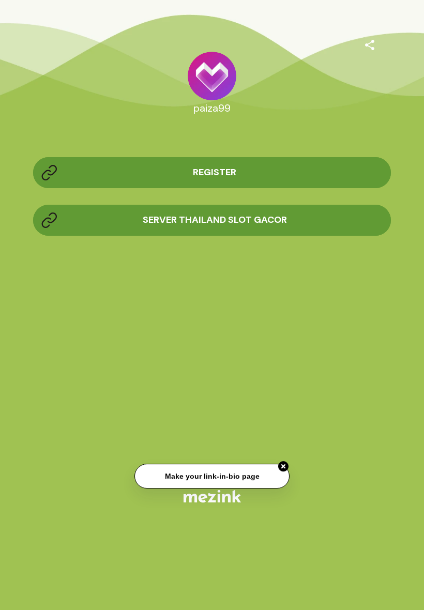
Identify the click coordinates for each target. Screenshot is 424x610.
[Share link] (370, 43)
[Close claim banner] (283, 467)
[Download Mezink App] (212, 496)
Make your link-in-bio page (211, 476)
